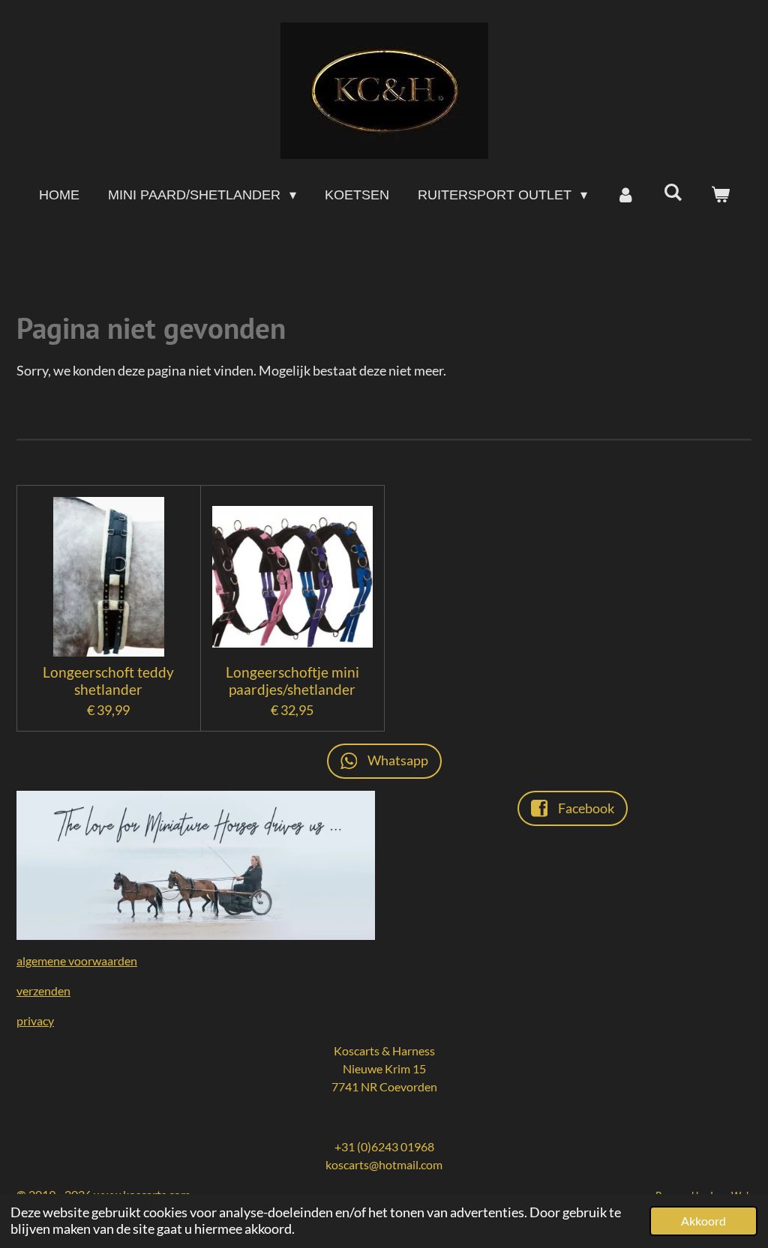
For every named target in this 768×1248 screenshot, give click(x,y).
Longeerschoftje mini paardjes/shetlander (292, 680)
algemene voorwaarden (76, 960)
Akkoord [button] (703, 1221)
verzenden (43, 990)
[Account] (625, 195)
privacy (35, 1020)
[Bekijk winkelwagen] (720, 195)
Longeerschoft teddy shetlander (108, 680)
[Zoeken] (672, 193)
